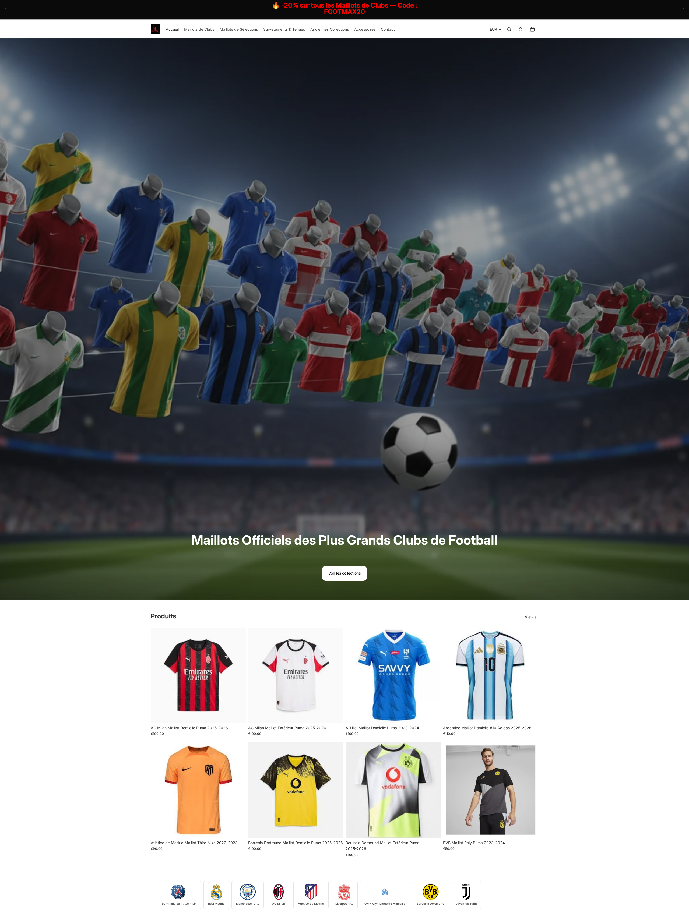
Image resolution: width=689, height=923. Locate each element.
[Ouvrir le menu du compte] (520, 29)
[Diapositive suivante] (683, 9)
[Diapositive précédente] (6, 9)
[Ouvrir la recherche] (509, 29)
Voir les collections (344, 573)
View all (531, 617)
